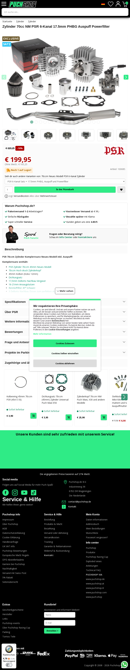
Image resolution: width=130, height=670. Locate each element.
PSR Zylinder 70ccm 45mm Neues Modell (30, 266)
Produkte (90, 552)
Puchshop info (11, 514)
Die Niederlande (77, 495)
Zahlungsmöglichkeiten (79, 650)
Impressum (8, 519)
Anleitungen (92, 565)
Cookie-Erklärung (11, 537)
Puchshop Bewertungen (14, 550)
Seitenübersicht (10, 581)
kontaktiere (85, 237)
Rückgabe (23, 216)
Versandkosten (21, 195)
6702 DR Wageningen (80, 491)
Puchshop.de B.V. (77, 481)
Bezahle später (75, 216)
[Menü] (14, 645)
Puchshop (91, 547)
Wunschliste (92, 532)
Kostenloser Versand (78, 211)
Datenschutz (58, 320)
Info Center (65, 237)
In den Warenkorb (65, 189)
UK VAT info (8, 546)
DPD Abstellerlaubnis (13, 559)
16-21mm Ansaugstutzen (22, 284)
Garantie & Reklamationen (57, 546)
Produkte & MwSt (53, 524)
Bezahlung (49, 528)
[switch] (9, 665)
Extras (6, 604)
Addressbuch (92, 524)
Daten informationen (96, 519)
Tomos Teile (8, 636)
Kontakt (72, 506)
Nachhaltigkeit (9, 568)
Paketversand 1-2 (18, 211)
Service (28, 221)
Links (5, 618)
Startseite (7, 21)
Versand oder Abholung (56, 532)
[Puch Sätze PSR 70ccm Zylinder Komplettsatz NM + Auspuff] (65, 82)
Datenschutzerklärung (13, 532)
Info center (92, 542)
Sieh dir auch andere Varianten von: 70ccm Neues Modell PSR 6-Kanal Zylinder (45, 176)
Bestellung (49, 519)
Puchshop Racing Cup (97, 556)
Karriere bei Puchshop (13, 564)
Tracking (48, 541)
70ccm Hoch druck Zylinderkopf (25, 270)
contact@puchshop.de (79, 501)
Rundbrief (50, 604)
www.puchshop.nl (95, 587)
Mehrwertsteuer (48, 195)
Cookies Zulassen (65, 343)
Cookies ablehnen (65, 363)
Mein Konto (93, 514)
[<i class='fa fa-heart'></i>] (121, 189)
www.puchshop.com (96, 592)
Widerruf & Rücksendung (56, 550)
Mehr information (42, 333)
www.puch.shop (94, 596)
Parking (6, 632)
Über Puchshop (10, 524)
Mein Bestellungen (95, 528)
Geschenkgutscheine (12, 609)
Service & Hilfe (21, 499)
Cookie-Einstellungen (59, 329)
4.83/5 (94, 221)
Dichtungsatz (15, 277)
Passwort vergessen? (97, 537)
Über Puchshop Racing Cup (16, 627)
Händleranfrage (10, 541)
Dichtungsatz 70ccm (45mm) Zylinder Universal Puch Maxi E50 (55, 399)
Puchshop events (11, 623)
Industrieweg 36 (77, 486)
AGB (4, 528)
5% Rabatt (7, 577)
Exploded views (94, 561)
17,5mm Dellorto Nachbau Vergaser (27, 280)
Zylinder (20, 21)
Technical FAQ (93, 570)
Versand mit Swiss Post (14, 573)
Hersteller (7, 614)
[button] (126, 77)
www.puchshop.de (95, 579)
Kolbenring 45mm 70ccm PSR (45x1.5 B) (19, 398)
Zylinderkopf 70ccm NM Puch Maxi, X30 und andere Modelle (91, 399)
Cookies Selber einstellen (65, 353)
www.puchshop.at (95, 583)
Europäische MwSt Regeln (15, 555)
